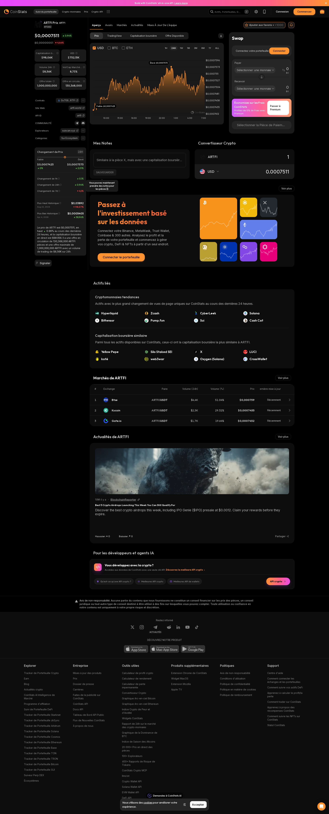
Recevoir (240, 81)
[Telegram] (77, 123)
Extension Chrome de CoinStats (189, 673)
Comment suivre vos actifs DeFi (285, 687)
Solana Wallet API (132, 786)
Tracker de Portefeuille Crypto (41, 673)
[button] (77, 100)
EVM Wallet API (130, 792)
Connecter (279, 50)
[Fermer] (323, 3)
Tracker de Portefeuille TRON (41, 758)
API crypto (276, 581)
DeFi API (126, 797)
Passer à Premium (275, 108)
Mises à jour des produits (87, 673)
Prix (75, 678)
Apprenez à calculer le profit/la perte (284, 694)
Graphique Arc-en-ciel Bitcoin (138, 698)
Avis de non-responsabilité (235, 673)
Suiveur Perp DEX (34, 775)
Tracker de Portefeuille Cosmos (42, 736)
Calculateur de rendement (136, 678)
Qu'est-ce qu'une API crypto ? (115, 581)
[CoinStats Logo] (15, 11)
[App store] (136, 649)
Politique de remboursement (236, 695)
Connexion (282, 11)
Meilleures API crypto (152, 581)
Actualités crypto (33, 689)
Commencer (304, 11)
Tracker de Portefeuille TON (40, 753)
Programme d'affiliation (37, 703)
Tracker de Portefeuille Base (40, 747)
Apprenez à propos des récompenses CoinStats (281, 709)
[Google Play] (193, 649)
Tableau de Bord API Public (88, 714)
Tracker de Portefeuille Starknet (42, 714)
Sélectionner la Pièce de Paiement (262, 125)
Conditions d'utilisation (232, 678)
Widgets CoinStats (132, 718)
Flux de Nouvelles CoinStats (89, 720)
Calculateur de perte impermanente (133, 686)
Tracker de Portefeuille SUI (39, 769)
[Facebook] (197, 629)
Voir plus (286, 188)
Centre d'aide (275, 673)
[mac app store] (164, 649)
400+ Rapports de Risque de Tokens (138, 763)
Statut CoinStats (276, 725)
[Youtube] (187, 629)
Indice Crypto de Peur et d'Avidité (136, 711)
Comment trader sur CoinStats (284, 701)
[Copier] (77, 100)
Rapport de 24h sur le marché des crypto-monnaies (139, 725)
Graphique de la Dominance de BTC (139, 734)
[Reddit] (169, 629)
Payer (238, 62)
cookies (148, 802)
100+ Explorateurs (132, 756)
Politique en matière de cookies (238, 689)
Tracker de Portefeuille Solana (41, 731)
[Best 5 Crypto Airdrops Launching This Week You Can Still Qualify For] (192, 471)
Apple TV (176, 689)
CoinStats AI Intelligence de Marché (39, 697)
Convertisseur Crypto (134, 692)
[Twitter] (132, 629)
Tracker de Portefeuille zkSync (41, 720)
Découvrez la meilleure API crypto (184, 569)
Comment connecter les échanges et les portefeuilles (283, 680)
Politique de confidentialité (235, 684)
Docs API (78, 709)
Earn (26, 678)
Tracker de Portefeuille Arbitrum (42, 725)
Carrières (78, 689)
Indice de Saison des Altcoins (138, 741)
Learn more (181, 3)
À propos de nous (83, 725)
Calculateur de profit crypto (137, 673)
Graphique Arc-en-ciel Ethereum (140, 703)
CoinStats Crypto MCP (134, 770)
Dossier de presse (83, 684)
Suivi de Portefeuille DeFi (38, 709)
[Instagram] (142, 629)
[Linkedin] (178, 629)
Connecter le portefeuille (121, 257)
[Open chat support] (321, 806)
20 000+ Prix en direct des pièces (137, 749)
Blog (26, 684)
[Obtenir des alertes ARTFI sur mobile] (291, 25)
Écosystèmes (31, 780)
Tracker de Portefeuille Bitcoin (41, 764)
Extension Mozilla (181, 684)
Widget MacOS (179, 678)
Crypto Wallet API (132, 781)
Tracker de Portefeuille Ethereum (43, 742)
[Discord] (83, 123)
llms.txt (125, 775)
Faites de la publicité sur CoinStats (86, 697)
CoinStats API (80, 703)
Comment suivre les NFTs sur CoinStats (283, 718)
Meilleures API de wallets (186, 581)
